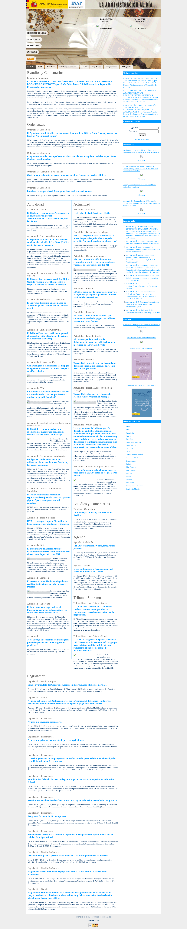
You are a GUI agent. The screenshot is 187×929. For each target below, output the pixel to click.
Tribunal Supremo (87, 598)
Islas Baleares (131, 467)
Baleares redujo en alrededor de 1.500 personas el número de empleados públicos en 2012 (142, 278)
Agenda (79, 537)
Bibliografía (126, 67)
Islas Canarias (131, 470)
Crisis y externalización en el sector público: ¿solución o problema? (139, 186)
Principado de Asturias (134, 486)
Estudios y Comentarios (45, 73)
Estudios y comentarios (68, 67)
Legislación (96, 67)
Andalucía (130, 433)
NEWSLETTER (33, 46)
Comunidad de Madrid (134, 455)
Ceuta (128, 452)
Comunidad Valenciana (134, 458)
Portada (30, 67)
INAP (40, 67)
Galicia (128, 464)
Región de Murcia (132, 489)
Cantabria (129, 439)
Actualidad (51, 67)
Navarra (129, 480)
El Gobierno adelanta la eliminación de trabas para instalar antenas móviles (141, 286)
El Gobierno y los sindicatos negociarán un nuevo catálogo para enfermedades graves (142, 304)
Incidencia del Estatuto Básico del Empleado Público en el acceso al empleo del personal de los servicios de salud (141, 203)
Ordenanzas (36, 124)
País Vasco (130, 483)
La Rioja (129, 473)
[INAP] (76, 8)
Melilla (129, 476)
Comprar (141, 160)
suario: (135, 128)
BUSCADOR (32, 52)
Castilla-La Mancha (133, 442)
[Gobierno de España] (36, 8)
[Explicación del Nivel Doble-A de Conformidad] (93, 927)
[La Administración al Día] (123, 8)
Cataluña (129, 448)
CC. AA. (85, 67)
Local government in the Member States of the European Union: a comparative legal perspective (141, 151)
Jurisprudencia (111, 67)
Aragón (129, 436)
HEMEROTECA (33, 39)
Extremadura (131, 461)
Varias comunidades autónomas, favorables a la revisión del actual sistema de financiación (143, 249)
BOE (128, 430)
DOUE (128, 427)
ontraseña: (133, 131)
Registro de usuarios (141, 139)
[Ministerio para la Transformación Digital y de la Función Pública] (57, 8)
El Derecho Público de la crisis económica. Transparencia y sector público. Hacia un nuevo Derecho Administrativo (140, 168)
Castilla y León (131, 445)
